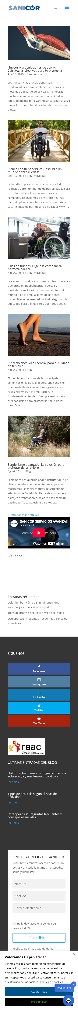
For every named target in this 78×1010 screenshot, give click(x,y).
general (38, 74)
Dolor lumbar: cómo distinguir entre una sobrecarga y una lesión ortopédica (37, 774)
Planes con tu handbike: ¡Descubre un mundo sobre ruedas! (35, 170)
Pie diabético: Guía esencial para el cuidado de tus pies (38, 364)
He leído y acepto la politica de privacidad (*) (34, 926)
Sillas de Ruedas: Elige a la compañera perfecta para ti (35, 267)
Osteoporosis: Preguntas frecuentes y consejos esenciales (35, 815)
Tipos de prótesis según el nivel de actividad (36, 613)
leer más (13, 782)
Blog (29, 74)
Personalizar (39, 1002)
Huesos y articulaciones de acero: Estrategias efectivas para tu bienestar (35, 69)
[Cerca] (74, 954)
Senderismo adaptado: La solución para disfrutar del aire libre (36, 466)
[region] (39, 980)
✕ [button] (74, 984)
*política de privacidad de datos (32, 948)
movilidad (40, 176)
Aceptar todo (39, 991)
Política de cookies (51, 982)
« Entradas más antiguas (23, 515)
